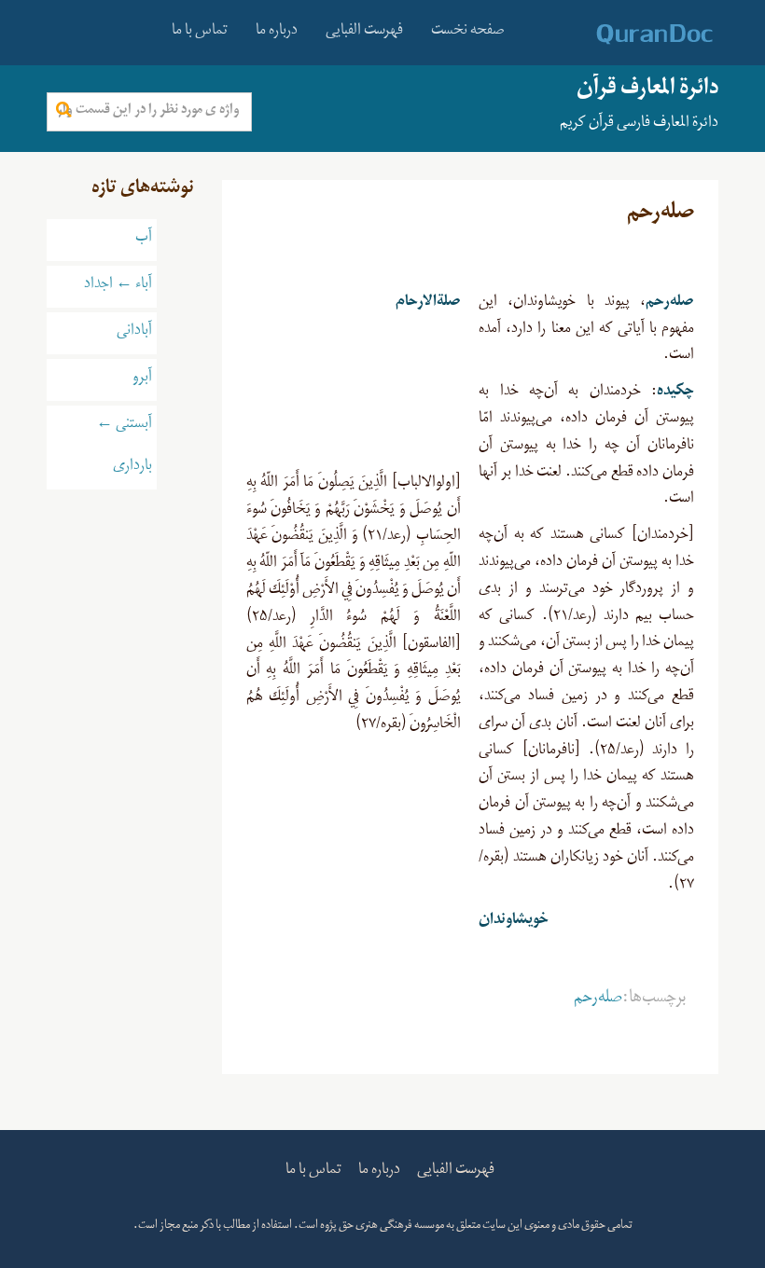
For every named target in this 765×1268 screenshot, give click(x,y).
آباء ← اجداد (118, 286)
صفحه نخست (468, 32)
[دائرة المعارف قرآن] (630, 34)
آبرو (142, 379)
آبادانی (134, 332)
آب (143, 239)
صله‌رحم (598, 1000)
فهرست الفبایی (364, 32)
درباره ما (277, 32)
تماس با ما (200, 32)
